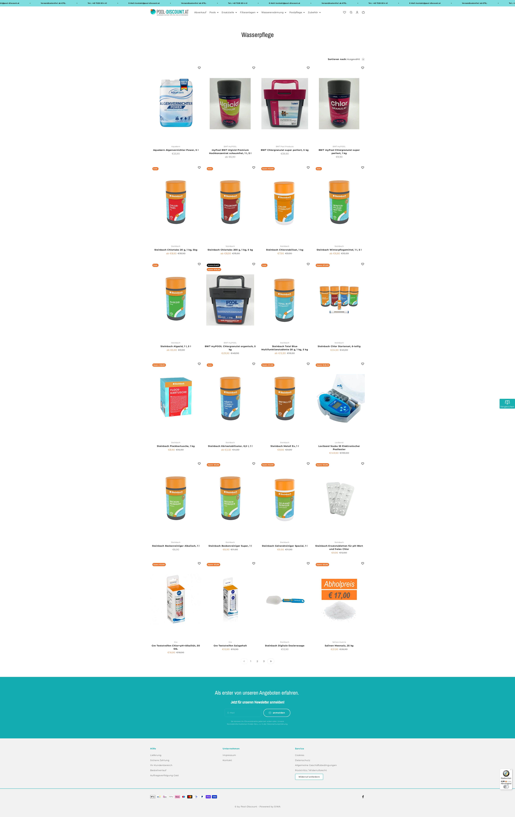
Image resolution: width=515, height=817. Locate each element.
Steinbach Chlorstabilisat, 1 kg (284, 250)
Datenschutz (302, 760)
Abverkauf (200, 12)
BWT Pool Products (285, 146)
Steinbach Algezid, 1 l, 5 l (176, 346)
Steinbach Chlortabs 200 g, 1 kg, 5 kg (230, 250)
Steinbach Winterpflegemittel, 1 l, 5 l (339, 250)
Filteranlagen (247, 12)
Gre (175, 642)
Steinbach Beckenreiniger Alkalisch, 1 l (176, 546)
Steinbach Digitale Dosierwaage (284, 645)
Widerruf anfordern (309, 777)
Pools (212, 12)
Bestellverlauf (158, 770)
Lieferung (155, 755)
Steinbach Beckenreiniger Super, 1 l (230, 546)
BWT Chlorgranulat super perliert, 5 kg (285, 150)
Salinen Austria (339, 642)
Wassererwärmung (272, 12)
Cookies (299, 755)
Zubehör (313, 12)
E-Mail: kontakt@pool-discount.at (148, 3)
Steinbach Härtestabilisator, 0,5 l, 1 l (230, 446)
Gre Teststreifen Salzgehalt (230, 645)
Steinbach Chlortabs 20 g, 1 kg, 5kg (175, 250)
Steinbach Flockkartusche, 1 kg (176, 446)
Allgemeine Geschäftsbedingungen (316, 765)
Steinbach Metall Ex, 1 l (285, 446)
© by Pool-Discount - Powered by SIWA (257, 806)
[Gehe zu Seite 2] (270, 661)
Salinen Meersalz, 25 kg (339, 645)
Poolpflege (295, 12)
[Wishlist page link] (344, 12)
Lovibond (339, 443)
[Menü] (510, 770)
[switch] (506, 786)
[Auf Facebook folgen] (363, 797)
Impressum (229, 755)
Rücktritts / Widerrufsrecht (311, 770)
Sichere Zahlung (159, 760)
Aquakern (175, 146)
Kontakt (227, 760)
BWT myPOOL (230, 146)
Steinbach (175, 246)
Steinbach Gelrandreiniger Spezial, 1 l (285, 546)
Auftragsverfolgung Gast (164, 775)
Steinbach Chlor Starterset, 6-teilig (339, 346)
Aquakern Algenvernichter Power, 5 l (176, 150)
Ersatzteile (228, 12)
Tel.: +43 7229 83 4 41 (101, 3)
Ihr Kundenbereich (161, 765)
